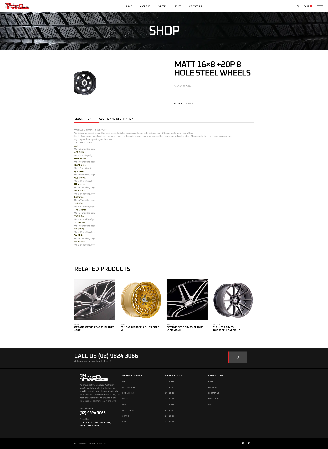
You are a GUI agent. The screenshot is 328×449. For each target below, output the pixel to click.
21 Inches (169, 416)
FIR (123, 381)
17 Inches (169, 393)
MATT (124, 404)
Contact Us (213, 393)
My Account (214, 399)
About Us (212, 387)
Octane (125, 416)
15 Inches (169, 381)
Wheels (189, 103)
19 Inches (169, 404)
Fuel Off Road (128, 387)
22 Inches (169, 422)
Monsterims (128, 410)
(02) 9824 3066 (92, 413)
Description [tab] (82, 119)
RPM (124, 422)
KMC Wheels (128, 393)
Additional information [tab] (116, 119)
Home (210, 381)
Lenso (125, 399)
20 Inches (169, 410)
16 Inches (169, 387)
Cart (210, 404)
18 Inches (169, 399)
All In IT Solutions (99, 443)
